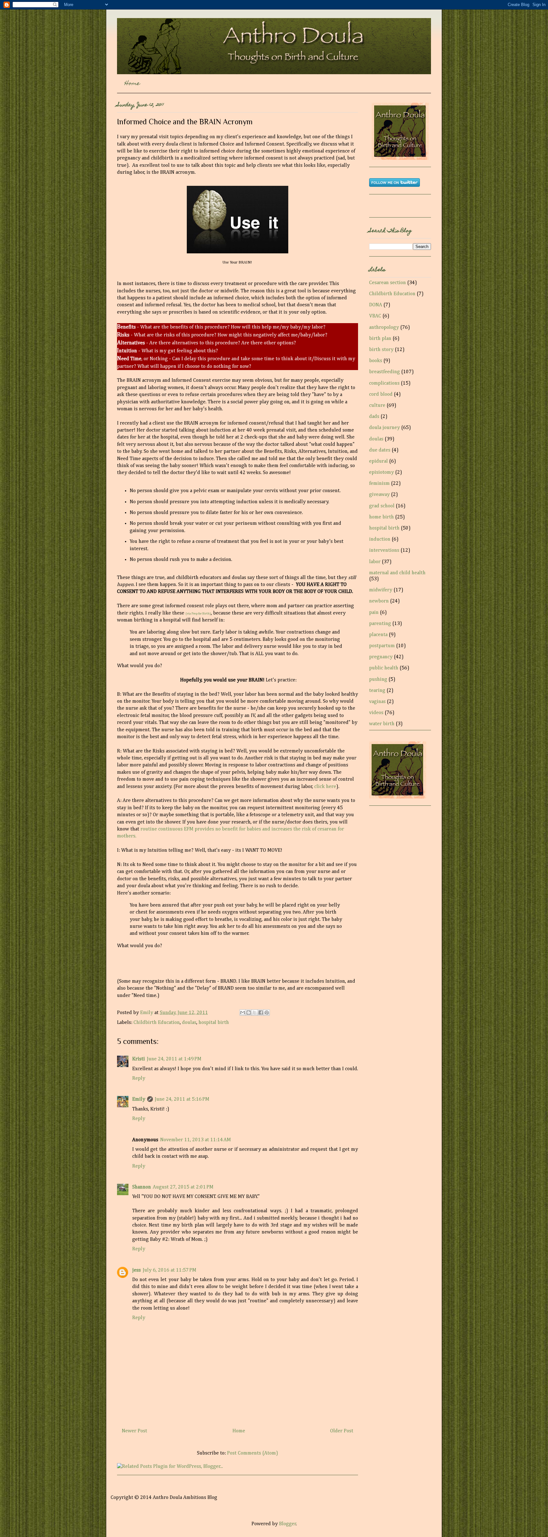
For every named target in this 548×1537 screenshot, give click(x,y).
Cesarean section (387, 282)
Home (132, 83)
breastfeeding (384, 371)
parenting (380, 623)
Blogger (287, 1524)
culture (377, 405)
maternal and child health (397, 573)
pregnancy (381, 657)
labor (375, 561)
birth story (381, 349)
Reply (138, 1078)
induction (379, 539)
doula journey (384, 427)
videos (376, 712)
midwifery (380, 590)
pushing (378, 679)
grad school (382, 506)
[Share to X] (254, 1012)
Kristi (138, 1059)
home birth (381, 517)
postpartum (382, 645)
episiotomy (381, 472)
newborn (379, 601)
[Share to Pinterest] (267, 1012)
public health (383, 668)
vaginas (377, 701)
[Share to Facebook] (261, 1012)
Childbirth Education (157, 1022)
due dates (379, 450)
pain (374, 612)
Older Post (341, 1431)
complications (384, 383)
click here (325, 786)
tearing (377, 690)
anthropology (384, 327)
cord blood (381, 394)
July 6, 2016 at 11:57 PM (169, 1270)
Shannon (141, 1187)
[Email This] (242, 1012)
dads (374, 416)
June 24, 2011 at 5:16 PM (182, 1099)
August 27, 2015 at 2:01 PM (183, 1187)
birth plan (380, 338)
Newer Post (134, 1431)
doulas (189, 1022)
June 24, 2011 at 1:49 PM (174, 1059)
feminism (379, 483)
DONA (375, 305)
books (375, 360)
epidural (378, 461)
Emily (147, 1012)
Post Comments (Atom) (252, 1453)
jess (136, 1270)
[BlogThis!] (248, 1012)
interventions (384, 550)
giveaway (379, 494)
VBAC (375, 316)
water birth (382, 723)
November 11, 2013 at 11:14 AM (195, 1140)
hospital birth (214, 1022)
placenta (378, 634)
